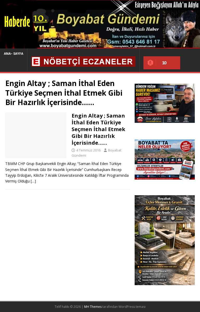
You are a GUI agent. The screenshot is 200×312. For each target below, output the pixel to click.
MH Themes (93, 306)
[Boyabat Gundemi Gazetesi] (100, 45)
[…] (33, 181)
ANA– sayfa (13, 53)
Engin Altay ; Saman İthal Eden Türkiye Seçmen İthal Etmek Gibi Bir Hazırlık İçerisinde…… (98, 129)
